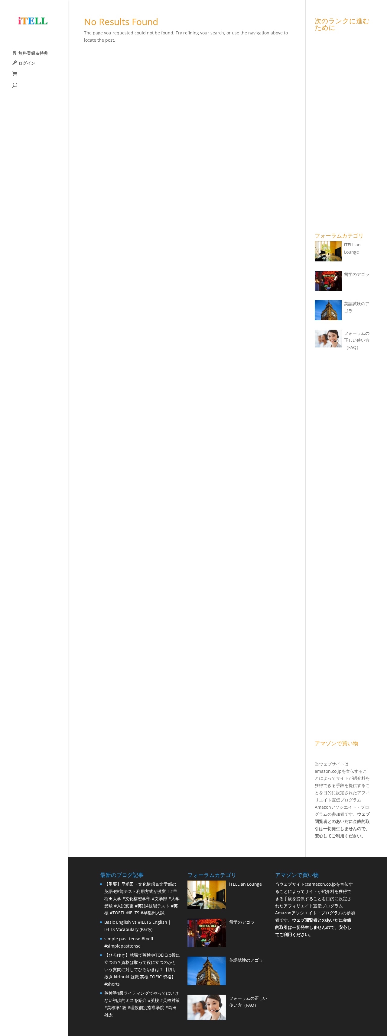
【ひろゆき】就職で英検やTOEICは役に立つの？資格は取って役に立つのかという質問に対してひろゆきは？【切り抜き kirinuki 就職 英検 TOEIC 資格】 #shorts (142, 969)
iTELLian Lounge (245, 884)
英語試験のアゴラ (246, 960)
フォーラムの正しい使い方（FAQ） (356, 340)
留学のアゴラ (356, 274)
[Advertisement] (343, 133)
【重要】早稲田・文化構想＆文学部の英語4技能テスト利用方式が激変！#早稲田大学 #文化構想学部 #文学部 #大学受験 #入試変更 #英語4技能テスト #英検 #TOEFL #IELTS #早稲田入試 (142, 898)
